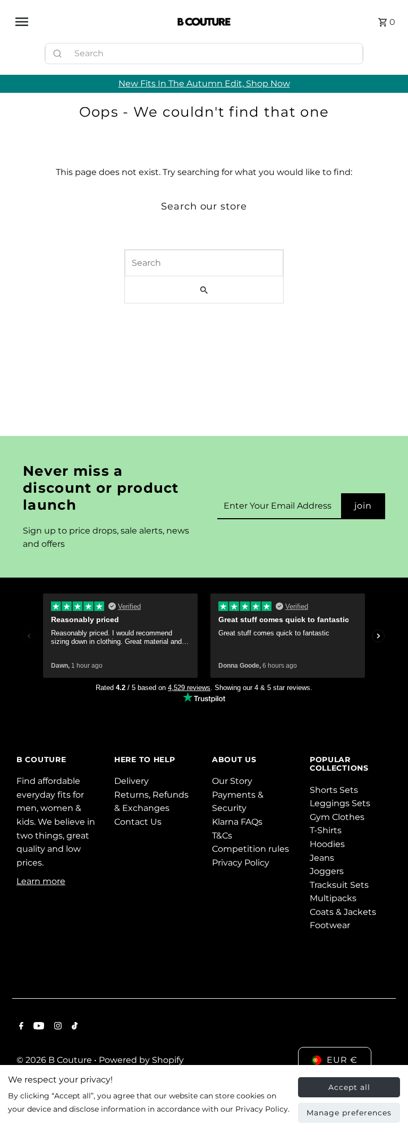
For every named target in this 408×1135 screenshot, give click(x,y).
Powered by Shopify (141, 1060)
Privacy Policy (240, 863)
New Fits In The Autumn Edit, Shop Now (204, 83)
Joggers (327, 871)
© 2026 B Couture (55, 1060)
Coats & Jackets (343, 912)
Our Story (232, 781)
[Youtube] (37, 1026)
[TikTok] (73, 1026)
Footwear (330, 925)
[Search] (350, 51)
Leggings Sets (340, 803)
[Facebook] (19, 1026)
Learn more (40, 881)
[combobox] (204, 53)
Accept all (349, 1087)
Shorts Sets (334, 790)
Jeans (322, 858)
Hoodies (327, 844)
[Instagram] (57, 1026)
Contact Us (138, 822)
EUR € (342, 1060)
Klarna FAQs (237, 822)
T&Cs (222, 836)
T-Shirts (326, 830)
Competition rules (250, 849)
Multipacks (333, 898)
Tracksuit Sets (339, 885)
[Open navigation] (92, 21)
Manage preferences (349, 1112)
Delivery (131, 781)
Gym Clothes (337, 817)
